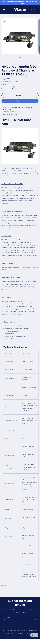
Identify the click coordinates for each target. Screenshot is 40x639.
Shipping (3, 81)
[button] (4, 9)
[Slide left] (16, 57)
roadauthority (12, 630)
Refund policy (33, 630)
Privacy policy (10, 633)
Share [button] (5, 585)
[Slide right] (24, 57)
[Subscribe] (34, 618)
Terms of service (20, 633)
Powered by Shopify (21, 630)
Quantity (4, 84)
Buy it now (20, 101)
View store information (10, 114)
